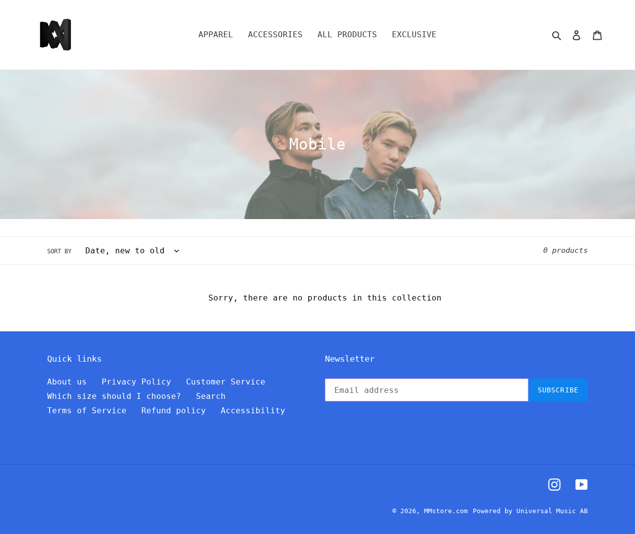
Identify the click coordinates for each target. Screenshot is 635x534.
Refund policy (173, 410)
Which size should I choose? (114, 396)
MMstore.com (446, 511)
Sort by (59, 251)
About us (67, 381)
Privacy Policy (136, 381)
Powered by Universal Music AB (530, 511)
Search (211, 396)
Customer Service (225, 381)
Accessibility (253, 410)
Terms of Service (87, 410)
